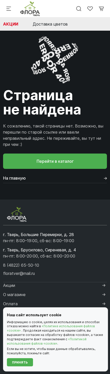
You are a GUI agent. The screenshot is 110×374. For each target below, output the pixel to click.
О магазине (14, 294)
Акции (10, 24)
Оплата (10, 303)
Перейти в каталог (55, 161)
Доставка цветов (50, 24)
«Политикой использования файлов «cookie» (46, 341)
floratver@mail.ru (19, 273)
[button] (21, 265)
